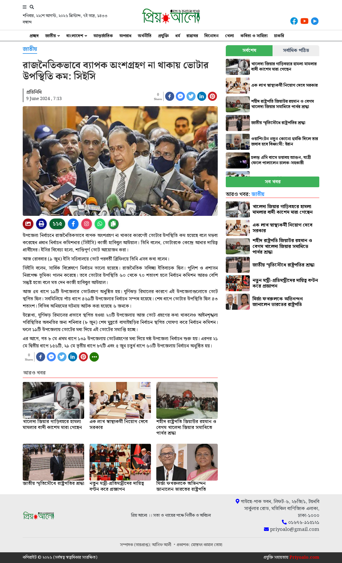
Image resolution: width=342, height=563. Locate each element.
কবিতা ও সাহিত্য (254, 36)
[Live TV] (314, 21)
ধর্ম (177, 36)
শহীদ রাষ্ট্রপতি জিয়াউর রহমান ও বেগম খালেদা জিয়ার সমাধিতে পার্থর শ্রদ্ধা (282, 104)
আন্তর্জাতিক (103, 36)
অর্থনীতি (144, 36)
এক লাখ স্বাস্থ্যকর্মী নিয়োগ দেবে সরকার (284, 85)
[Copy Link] (113, 224)
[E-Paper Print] (41, 224)
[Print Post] (28, 224)
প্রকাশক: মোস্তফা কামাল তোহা (199, 545)
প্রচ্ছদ (34, 36)
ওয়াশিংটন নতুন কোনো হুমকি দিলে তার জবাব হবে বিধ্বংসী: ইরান (284, 142)
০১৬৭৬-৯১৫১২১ (303, 522)
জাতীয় (50, 36)
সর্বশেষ (249, 50)
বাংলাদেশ (74, 36)
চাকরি (279, 36)
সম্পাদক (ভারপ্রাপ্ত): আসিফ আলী (146, 545)
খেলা (229, 36)
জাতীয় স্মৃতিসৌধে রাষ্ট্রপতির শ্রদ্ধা (278, 123)
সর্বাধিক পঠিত (296, 50)
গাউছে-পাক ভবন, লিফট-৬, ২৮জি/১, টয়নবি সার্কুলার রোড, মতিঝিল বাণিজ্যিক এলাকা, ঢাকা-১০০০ (279, 508)
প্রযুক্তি (163, 36)
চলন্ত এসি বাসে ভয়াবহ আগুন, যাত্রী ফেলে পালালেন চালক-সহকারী (281, 160)
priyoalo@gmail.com (294, 529)
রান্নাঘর (192, 36)
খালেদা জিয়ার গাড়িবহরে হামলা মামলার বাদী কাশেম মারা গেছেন (284, 67)
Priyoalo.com (304, 557)
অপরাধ (125, 36)
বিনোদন (211, 36)
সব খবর (273, 182)
